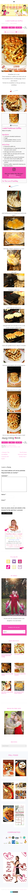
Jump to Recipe (10, 32)
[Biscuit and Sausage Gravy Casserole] (19, 672)
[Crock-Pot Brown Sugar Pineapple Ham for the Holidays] (6, 653)
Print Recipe (20, 32)
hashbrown (15, 446)
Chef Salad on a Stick (19, 654)
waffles (19, 446)
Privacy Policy (23, 889)
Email (3, 500)
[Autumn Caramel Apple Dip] (8, 800)
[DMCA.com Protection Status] (14, 893)
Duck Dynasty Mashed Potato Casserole (19, 692)
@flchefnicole (12, 175)
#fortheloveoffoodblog (14, 176)
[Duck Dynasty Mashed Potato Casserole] (19, 690)
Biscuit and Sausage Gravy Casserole (20, 674)
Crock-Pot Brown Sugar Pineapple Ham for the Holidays (6, 655)
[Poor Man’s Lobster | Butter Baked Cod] (6, 690)
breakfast (8, 446)
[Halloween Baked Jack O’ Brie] (21, 777)
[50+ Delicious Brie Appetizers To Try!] (21, 800)
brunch (11, 446)
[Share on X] (11, 27)
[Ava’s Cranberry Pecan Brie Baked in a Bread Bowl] (8, 822)
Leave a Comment (13, 23)
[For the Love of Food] (14, 16)
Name (3, 494)
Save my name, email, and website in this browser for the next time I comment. (13, 509)
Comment (4, 476)
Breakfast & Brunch (12, 445)
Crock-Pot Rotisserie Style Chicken (7, 674)
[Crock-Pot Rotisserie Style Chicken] (6, 672)
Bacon (7, 445)
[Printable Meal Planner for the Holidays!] (19, 826)
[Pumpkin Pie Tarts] (8, 777)
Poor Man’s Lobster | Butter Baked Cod (7, 692)
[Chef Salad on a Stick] (19, 653)
